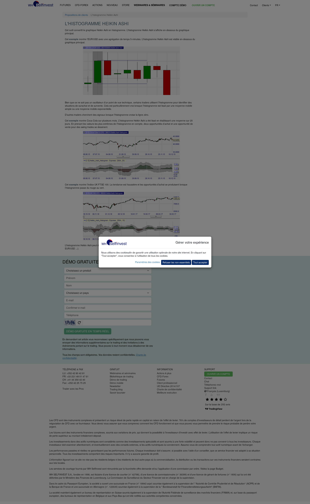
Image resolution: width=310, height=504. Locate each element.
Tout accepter (200, 262)
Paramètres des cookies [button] (147, 262)
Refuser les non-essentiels (176, 262)
